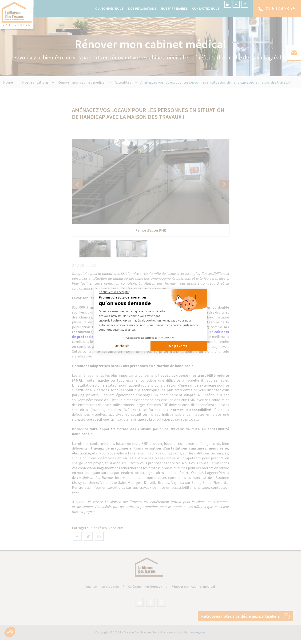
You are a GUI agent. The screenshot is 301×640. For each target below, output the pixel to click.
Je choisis (122, 346)
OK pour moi (178, 346)
